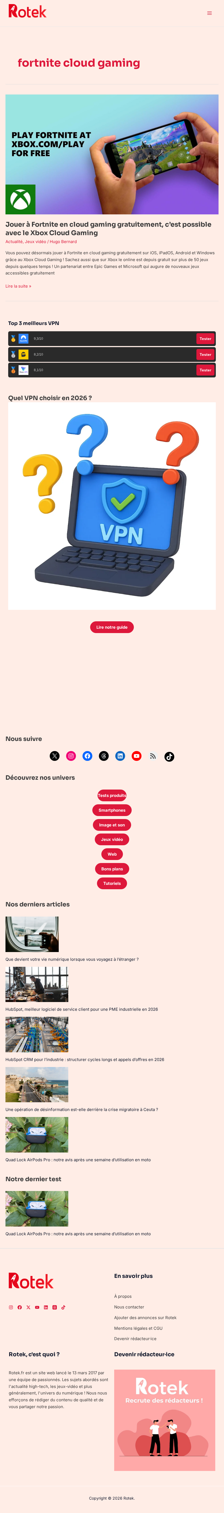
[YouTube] (137, 756)
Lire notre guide (112, 627)
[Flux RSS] (153, 756)
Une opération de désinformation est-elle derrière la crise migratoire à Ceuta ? (81, 1109)
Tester (205, 338)
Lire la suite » (18, 286)
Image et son (112, 825)
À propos (123, 1296)
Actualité (14, 241)
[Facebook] (87, 756)
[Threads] (104, 756)
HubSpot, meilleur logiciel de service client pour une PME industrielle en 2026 (81, 1009)
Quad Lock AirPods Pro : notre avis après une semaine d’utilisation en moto (78, 1159)
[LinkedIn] (120, 756)
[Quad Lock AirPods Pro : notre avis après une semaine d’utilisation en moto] (36, 1134)
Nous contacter (129, 1307)
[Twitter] (28, 1307)
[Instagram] (71, 756)
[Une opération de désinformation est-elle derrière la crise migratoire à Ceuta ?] (36, 1084)
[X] (55, 756)
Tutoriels (112, 883)
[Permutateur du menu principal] (210, 13)
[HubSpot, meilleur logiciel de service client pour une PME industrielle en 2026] (36, 984)
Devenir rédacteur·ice (135, 1338)
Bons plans (112, 868)
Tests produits (112, 795)
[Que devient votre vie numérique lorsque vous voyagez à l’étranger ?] (32, 934)
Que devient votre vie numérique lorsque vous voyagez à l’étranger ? (72, 959)
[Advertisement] (112, 685)
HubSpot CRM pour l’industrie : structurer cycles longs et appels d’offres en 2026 (84, 1059)
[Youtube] (37, 1307)
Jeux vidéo (35, 241)
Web (112, 854)
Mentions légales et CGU (138, 1328)
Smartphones (112, 810)
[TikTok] (169, 757)
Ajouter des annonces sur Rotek (145, 1317)
